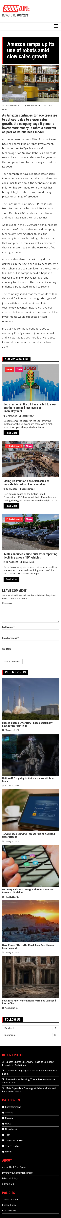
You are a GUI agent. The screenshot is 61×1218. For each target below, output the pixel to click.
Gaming (9, 1112)
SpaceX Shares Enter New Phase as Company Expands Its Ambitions (27, 724)
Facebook (9, 1028)
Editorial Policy (10, 1178)
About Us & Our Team (14, 1167)
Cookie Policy (9, 1205)
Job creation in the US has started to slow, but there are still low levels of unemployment (30, 408)
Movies (9, 1118)
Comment (7, 603)
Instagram (9, 1034)
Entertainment (14, 446)
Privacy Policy (9, 1210)
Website (6, 648)
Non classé (11, 1129)
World (5, 109)
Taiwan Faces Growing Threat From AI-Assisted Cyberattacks (28, 835)
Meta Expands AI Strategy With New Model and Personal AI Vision (28, 891)
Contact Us (8, 1183)
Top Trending (12, 1146)
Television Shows (14, 1140)
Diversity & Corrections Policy (17, 1172)
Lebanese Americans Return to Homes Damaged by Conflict (29, 1002)
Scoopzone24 (33, 105)
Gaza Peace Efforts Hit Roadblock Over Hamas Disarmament (28, 947)
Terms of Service (11, 1199)
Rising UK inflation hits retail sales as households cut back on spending (27, 482)
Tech (49, 105)
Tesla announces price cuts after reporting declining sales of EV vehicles (30, 555)
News (9, 369)
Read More (11, 432)
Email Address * (10, 638)
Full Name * (8, 627)
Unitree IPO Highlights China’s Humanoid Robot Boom (28, 780)
